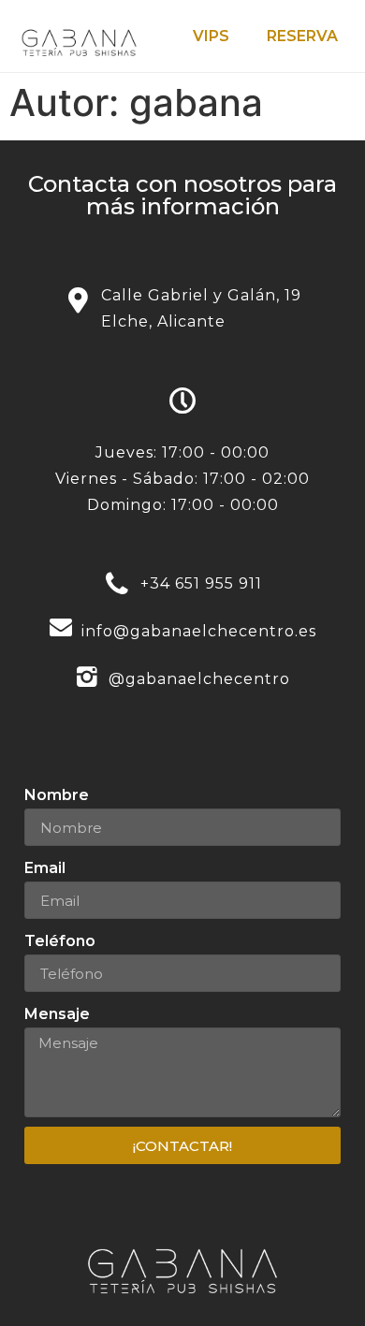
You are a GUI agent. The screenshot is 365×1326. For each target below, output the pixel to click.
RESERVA (302, 36)
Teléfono (59, 941)
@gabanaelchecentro (199, 679)
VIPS (211, 36)
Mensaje (57, 1014)
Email (45, 868)
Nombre (56, 795)
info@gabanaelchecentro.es (198, 631)
